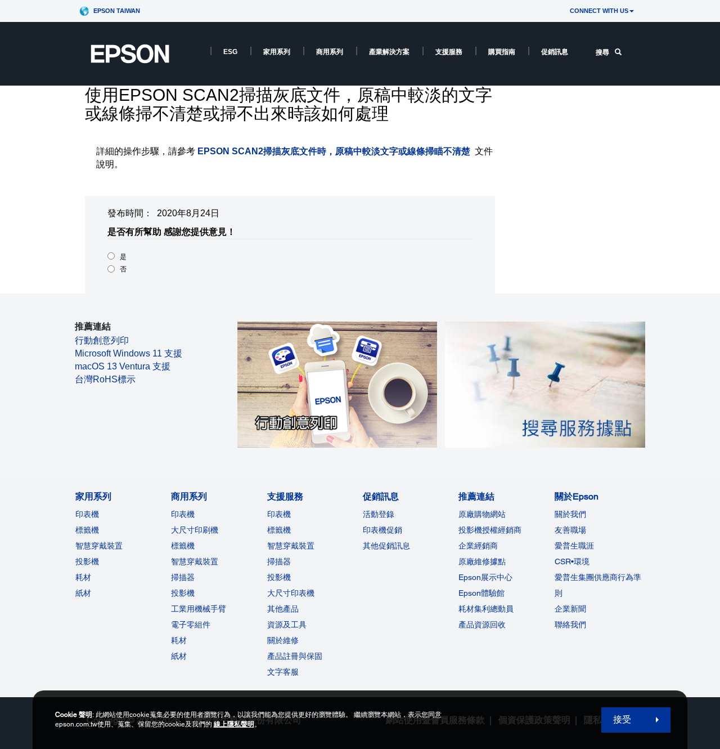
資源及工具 (287, 624)
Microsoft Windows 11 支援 (128, 353)
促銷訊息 (554, 52)
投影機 (87, 561)
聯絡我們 (570, 624)
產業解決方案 (389, 52)
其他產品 (283, 608)
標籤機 (87, 529)
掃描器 (183, 577)
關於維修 (283, 640)
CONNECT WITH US (599, 10)
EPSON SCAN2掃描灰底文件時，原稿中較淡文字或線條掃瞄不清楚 (333, 151)
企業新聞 (570, 608)
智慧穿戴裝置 (99, 545)
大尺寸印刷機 (194, 529)
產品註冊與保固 (294, 656)
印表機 (87, 514)
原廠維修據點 (482, 561)
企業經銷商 (478, 545)
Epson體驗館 (481, 593)
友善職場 (570, 529)
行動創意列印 (102, 340)
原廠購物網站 (482, 514)
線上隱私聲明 (234, 724)
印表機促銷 (382, 529)
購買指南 (501, 52)
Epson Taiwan (116, 10)
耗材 (83, 577)
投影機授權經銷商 (489, 529)
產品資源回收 (482, 624)
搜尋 (602, 52)
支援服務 (448, 52)
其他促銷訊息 (386, 545)
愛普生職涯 (574, 545)
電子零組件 (190, 624)
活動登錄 (378, 514)
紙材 (83, 593)
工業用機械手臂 (198, 608)
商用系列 (329, 52)
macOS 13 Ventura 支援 (122, 366)
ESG (230, 52)
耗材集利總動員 (486, 608)
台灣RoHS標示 (105, 379)
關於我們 (570, 514)
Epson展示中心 (485, 577)
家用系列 (276, 52)
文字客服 (283, 671)
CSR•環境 (572, 561)
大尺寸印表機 (290, 593)
